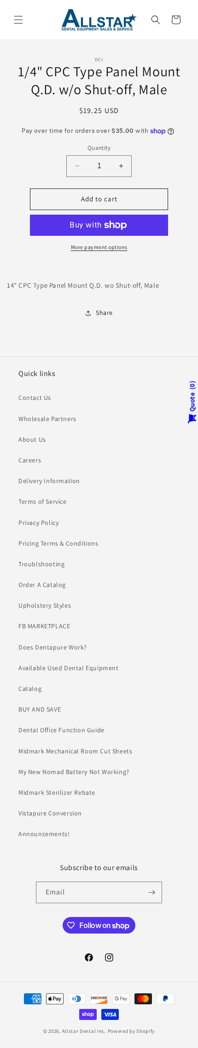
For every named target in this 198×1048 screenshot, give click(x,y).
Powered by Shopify (131, 1031)
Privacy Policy (38, 522)
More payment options (99, 247)
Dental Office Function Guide (61, 730)
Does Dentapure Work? (52, 647)
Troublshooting (41, 564)
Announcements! (44, 834)
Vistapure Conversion (50, 813)
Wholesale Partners (47, 419)
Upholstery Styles (44, 605)
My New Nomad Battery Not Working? (73, 772)
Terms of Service (42, 501)
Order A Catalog (42, 585)
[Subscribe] (151, 892)
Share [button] (104, 312)
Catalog (29, 688)
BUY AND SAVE (39, 709)
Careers (29, 460)
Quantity (99, 148)
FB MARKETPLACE (44, 626)
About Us (32, 439)
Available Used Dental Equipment (68, 668)
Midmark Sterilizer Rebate (56, 792)
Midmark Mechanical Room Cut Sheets (75, 751)
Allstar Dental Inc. (85, 1031)
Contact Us (34, 397)
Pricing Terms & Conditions (58, 543)
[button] (18, 20)
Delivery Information (49, 481)
